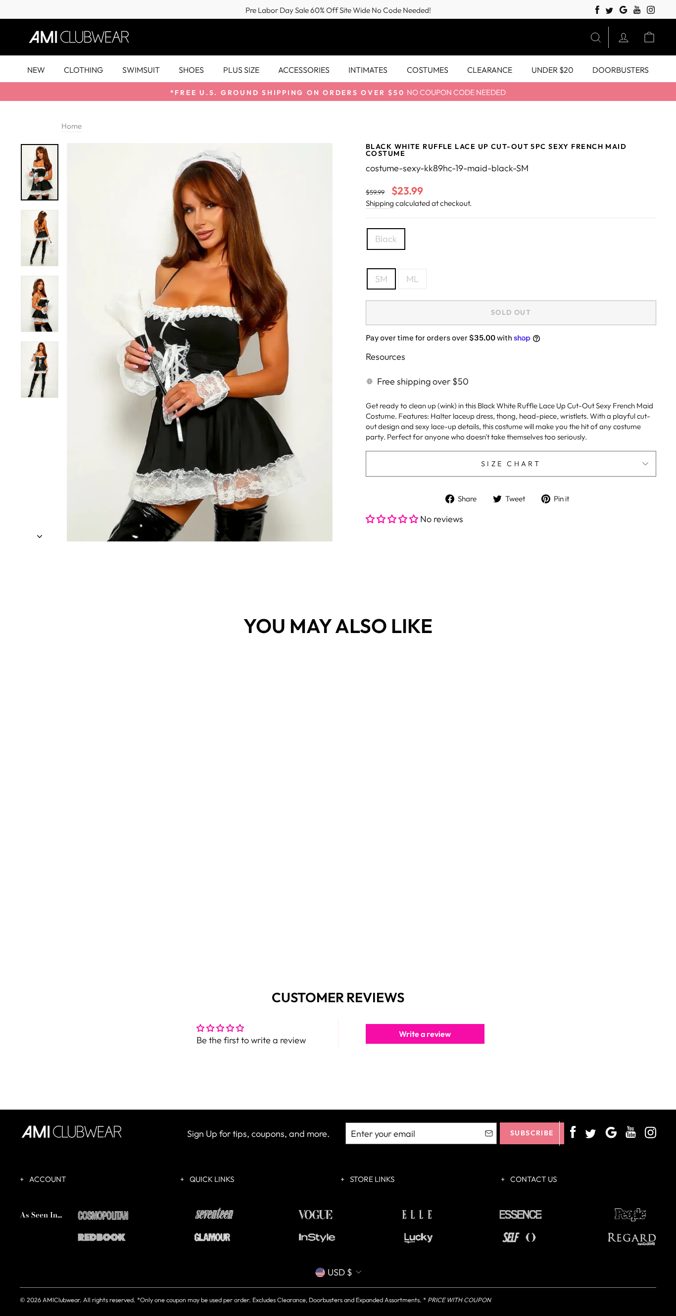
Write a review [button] (425, 1034)
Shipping (380, 203)
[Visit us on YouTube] (637, 10)
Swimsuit (141, 70)
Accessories (304, 70)
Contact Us (533, 1179)
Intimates (367, 70)
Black (386, 238)
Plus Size (241, 70)
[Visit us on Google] (623, 10)
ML (412, 279)
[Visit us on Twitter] (609, 11)
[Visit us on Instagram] (651, 10)
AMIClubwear (61, 1300)
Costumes (427, 70)
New (36, 70)
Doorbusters (620, 70)
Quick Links (211, 1179)
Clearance (489, 70)
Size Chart (511, 463)
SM (381, 279)
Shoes (191, 70)
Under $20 (552, 70)
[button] (393, 519)
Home (71, 126)
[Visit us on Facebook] (597, 10)
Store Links (371, 1179)
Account (47, 1179)
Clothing (83, 70)
